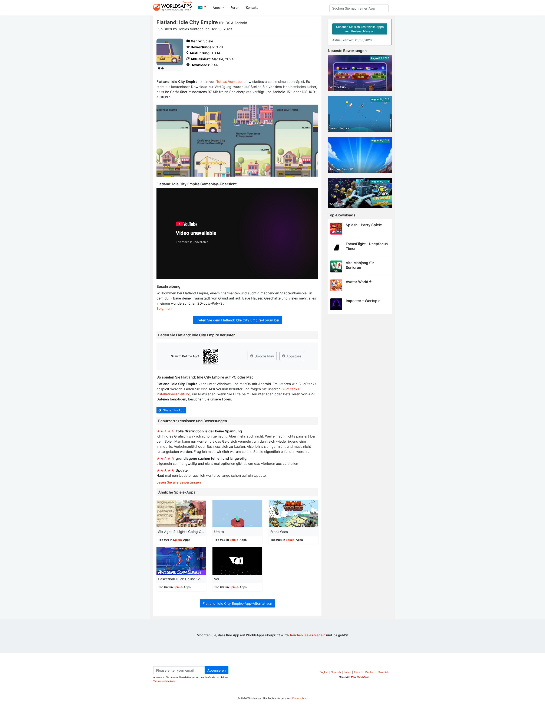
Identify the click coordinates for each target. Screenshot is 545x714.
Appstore (293, 356)
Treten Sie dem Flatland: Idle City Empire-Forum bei (237, 320)
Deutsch (370, 672)
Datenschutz (300, 698)
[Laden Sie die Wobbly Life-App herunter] (360, 192)
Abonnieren (216, 670)
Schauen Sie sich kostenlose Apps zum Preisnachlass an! (360, 29)
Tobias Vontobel (229, 81)
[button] (202, 7)
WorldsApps (363, 677)
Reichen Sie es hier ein (307, 635)
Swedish (383, 672)
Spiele (177, 539)
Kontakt (252, 8)
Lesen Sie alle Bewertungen (178, 482)
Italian (347, 672)
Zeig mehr (164, 308)
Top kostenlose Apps (164, 681)
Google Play (263, 356)
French (358, 672)
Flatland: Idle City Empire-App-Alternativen (237, 603)
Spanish (336, 672)
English (324, 672)
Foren (235, 8)
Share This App (173, 410)
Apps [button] (217, 8)
